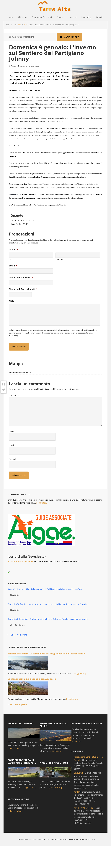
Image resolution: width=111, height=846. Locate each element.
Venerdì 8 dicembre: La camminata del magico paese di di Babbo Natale (47, 653)
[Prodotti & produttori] (55, 773)
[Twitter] (3, 389)
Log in (92, 839)
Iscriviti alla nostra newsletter (20, 561)
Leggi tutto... (41, 503)
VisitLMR (77, 792)
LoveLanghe (79, 773)
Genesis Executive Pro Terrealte (45, 839)
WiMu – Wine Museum (83, 808)
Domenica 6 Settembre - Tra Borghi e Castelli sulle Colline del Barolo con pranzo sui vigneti (48, 619)
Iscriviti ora (76, 741)
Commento (15, 395)
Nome (13, 249)
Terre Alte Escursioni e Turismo (55, 7)
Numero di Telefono (21, 277)
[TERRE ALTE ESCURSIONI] (24, 734)
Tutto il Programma (18, 634)
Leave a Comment (71, 37)
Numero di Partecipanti (23, 289)
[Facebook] (3, 384)
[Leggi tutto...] (80, 673)
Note (11, 301)
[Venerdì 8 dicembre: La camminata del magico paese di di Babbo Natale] (28, 664)
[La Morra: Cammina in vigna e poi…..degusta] (28, 689)
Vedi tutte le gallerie (18, 704)
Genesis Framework (70, 839)
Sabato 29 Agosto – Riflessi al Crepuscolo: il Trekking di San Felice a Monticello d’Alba (45, 589)
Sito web (13, 459)
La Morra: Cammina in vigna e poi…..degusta (32, 678)
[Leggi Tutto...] (16, 748)
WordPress (84, 839)
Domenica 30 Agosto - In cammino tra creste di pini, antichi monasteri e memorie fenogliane (48, 604)
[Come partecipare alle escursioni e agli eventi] (24, 773)
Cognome (60, 259)
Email (13, 265)
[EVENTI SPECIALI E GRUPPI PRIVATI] (55, 736)
